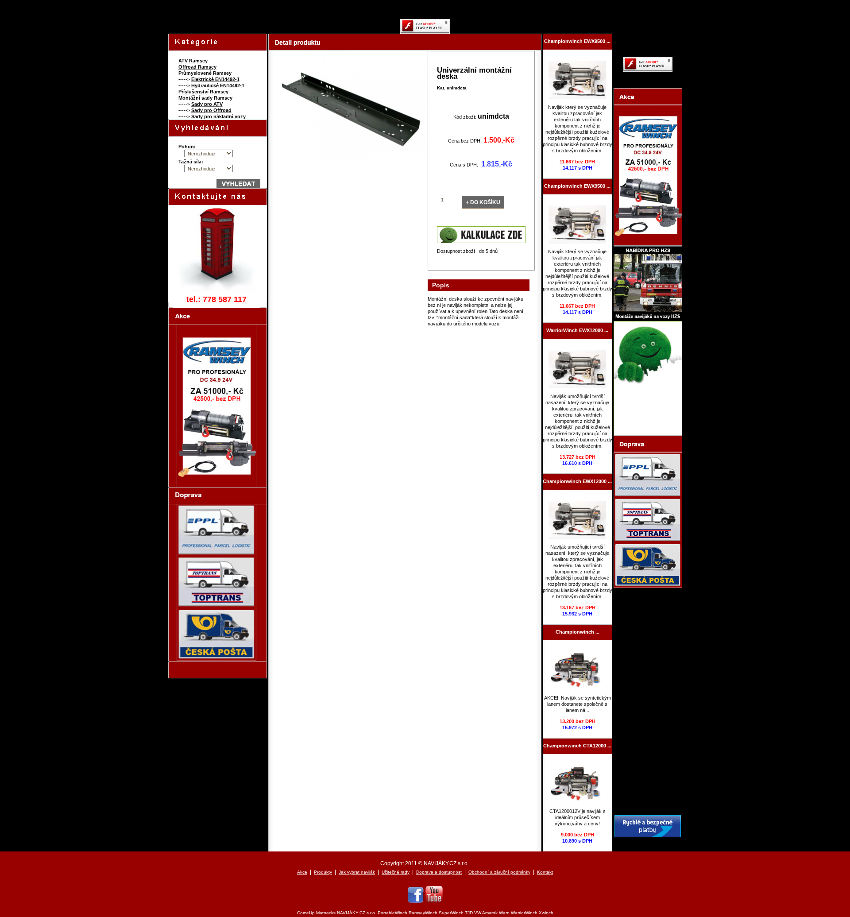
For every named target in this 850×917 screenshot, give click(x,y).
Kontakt (545, 872)
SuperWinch (451, 912)
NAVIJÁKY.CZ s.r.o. (356, 912)
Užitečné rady (396, 872)
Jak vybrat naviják (357, 872)
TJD (469, 912)
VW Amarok (486, 912)
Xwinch (546, 912)
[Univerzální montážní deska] (350, 165)
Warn (504, 912)
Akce (302, 872)
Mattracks (326, 912)
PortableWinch (392, 912)
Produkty (323, 872)
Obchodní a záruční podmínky (499, 872)
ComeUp (306, 912)
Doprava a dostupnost (439, 872)
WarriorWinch (524, 912)
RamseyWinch (423, 912)
